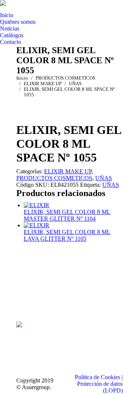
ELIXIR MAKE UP (68, 171)
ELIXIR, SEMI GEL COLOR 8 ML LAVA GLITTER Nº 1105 (67, 235)
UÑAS (103, 178)
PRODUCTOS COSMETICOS (54, 178)
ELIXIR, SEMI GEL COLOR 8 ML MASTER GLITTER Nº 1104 (67, 215)
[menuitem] (6, 15)
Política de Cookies (97, 377)
